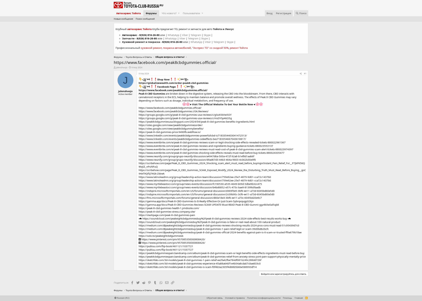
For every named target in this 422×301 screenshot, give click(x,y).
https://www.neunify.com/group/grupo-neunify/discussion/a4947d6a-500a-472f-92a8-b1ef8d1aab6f (196, 156)
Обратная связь (215, 297)
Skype (207, 35)
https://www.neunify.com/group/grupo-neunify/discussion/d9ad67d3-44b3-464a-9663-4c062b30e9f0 (197, 159)
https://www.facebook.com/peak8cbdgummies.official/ (173, 90)
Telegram (196, 35)
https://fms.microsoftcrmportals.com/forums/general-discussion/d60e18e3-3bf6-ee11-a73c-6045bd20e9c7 (200, 197)
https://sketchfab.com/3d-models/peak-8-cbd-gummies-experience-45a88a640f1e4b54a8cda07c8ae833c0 (200, 263)
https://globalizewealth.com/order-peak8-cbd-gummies (173, 83)
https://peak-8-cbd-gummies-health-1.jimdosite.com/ (169, 208)
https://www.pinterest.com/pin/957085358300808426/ (173, 242)
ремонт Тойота (239, 47)
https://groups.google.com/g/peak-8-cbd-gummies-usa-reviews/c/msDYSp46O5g (185, 118)
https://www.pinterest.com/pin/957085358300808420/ (173, 239)
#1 (305, 73)
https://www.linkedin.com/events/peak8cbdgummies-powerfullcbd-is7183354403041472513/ (193, 135)
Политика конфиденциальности (264, 297)
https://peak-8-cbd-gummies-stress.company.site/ (167, 211)
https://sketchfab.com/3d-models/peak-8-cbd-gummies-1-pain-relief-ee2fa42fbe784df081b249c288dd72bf (200, 260)
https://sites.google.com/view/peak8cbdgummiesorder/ (171, 125)
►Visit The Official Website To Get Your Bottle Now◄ (223, 104)
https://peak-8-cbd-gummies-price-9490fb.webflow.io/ (170, 132)
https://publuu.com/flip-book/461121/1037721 (166, 246)
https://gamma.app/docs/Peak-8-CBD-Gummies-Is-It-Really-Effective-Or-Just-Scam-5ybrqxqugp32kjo (196, 201)
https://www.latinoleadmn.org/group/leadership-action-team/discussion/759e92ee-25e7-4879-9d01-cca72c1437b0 (205, 177)
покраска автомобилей (177, 47)
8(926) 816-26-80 (149, 35)
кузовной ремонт (151, 47)
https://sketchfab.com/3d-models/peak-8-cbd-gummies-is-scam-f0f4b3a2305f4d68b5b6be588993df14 (198, 267)
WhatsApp (174, 35)
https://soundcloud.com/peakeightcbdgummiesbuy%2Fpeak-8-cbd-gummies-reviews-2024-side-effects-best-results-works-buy (214, 218)
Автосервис (129, 35)
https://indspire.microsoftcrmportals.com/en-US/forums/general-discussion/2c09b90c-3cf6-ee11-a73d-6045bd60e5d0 (206, 194)
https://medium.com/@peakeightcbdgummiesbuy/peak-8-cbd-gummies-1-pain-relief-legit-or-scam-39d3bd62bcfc (204, 228)
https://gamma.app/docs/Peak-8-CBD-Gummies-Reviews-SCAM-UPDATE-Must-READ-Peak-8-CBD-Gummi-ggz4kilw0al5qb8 (209, 204)
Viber (185, 35)
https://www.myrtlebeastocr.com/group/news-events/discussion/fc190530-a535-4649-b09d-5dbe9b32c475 (200, 184)
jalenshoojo (121, 67)
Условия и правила (235, 297)
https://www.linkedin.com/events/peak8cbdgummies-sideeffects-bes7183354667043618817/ (192, 139)
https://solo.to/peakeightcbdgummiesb (161, 235)
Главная (299, 297)
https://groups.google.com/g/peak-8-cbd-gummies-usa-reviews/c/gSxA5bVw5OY (185, 114)
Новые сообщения (123, 18)
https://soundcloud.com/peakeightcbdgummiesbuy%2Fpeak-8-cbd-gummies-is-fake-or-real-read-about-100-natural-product (209, 222)
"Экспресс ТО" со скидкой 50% (210, 47)
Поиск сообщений (145, 18)
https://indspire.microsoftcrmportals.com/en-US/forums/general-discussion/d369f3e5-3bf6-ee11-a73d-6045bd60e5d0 (207, 190)
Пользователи (191, 13)
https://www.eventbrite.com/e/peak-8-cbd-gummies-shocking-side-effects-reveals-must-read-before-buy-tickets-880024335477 (211, 152)
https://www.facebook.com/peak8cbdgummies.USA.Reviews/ (174, 111)
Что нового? (169, 13)
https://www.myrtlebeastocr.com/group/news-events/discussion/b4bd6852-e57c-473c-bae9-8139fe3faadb (200, 187)
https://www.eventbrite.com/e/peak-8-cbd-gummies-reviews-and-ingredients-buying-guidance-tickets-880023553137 (206, 145)
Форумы (151, 13)
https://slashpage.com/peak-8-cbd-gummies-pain (167, 215)
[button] (178, 13)
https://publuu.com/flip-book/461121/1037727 (166, 249)
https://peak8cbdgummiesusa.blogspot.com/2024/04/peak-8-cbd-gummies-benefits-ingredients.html (197, 121)
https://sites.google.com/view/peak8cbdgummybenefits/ (171, 128)
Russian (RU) (123, 297)
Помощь (287, 297)
